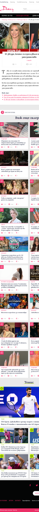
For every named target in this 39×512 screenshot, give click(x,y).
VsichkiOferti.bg (4, 2)
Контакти (17, 500)
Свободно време (22, 15)
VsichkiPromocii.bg (22, 2)
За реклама (3, 500)
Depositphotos (26, 500)
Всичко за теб (7, 15)
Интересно (12, 19)
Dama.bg (12, 2)
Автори (11, 500)
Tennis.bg (31, 2)
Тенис (29, 382)
